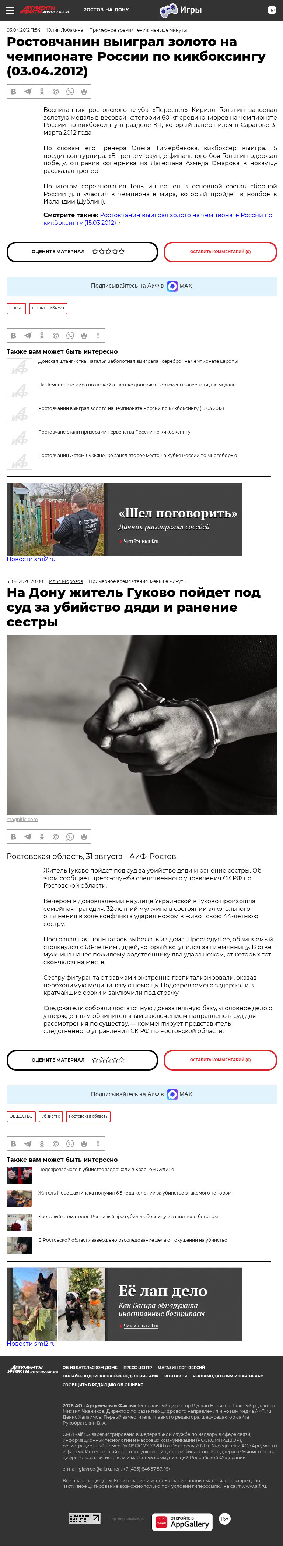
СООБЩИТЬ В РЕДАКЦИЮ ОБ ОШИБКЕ (103, 1385)
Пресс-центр (137, 1367)
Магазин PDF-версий (181, 1367)
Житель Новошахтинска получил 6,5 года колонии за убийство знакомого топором (134, 1193)
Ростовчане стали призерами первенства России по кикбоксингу (114, 432)
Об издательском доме (90, 1367)
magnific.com (22, 819)
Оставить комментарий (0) (220, 252)
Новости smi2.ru (31, 559)
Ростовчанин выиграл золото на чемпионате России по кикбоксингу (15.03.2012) (131, 408)
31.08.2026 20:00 (25, 581)
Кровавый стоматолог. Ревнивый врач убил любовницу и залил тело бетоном (128, 1216)
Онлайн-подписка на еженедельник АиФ (110, 1376)
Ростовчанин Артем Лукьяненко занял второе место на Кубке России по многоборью (137, 455)
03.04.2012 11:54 (24, 30)
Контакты (175, 1376)
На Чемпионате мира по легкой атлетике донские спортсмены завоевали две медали (137, 385)
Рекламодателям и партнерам (228, 1376)
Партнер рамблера (126, 1518)
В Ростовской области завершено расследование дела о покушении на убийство (132, 1240)
